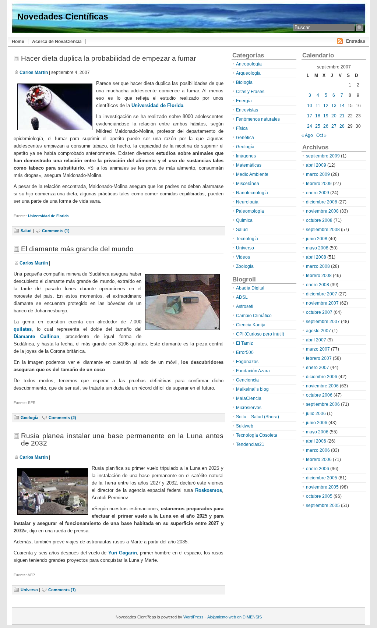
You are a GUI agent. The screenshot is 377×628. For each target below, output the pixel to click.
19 (325, 115)
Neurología (247, 202)
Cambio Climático (254, 315)
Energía (244, 100)
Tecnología (247, 238)
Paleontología (250, 211)
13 (334, 105)
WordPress (193, 617)
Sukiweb (244, 426)
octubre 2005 (319, 496)
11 (318, 105)
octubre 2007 (319, 312)
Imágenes (246, 156)
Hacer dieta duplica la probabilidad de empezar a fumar (108, 58)
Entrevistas (247, 110)
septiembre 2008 (323, 229)
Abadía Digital (250, 288)
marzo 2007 (318, 349)
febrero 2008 (319, 275)
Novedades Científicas (62, 16)
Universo (29, 590)
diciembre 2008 (321, 202)
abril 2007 (316, 340)
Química (244, 220)
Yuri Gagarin (122, 553)
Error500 (245, 352)
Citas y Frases (250, 91)
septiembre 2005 (323, 505)
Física (242, 128)
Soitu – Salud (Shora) (257, 416)
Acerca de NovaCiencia (57, 41)
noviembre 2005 (322, 487)
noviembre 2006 (322, 385)
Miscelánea (247, 183)
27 (334, 126)
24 (309, 126)
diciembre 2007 (321, 294)
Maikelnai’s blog (252, 389)
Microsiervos (248, 407)
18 (317, 115)
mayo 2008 (317, 248)
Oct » (321, 135)
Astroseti (244, 306)
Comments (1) (56, 230)
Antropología (249, 64)
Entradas (355, 41)
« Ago (307, 135)
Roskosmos (208, 490)
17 (309, 115)
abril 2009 (316, 165)
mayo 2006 (317, 431)
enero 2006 (317, 468)
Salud (26, 230)
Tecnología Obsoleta (256, 435)
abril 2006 (316, 441)
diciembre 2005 (321, 477)
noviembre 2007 (322, 303)
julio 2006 (316, 413)
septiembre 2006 (323, 404)
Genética (245, 137)
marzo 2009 (318, 174)
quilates (23, 329)
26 (325, 126)
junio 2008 (316, 238)
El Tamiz (244, 343)
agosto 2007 (318, 330)
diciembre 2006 (321, 376)
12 (325, 105)
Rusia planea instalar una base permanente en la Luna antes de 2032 (122, 439)
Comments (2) (62, 417)
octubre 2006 (319, 395)
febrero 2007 (319, 358)
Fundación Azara (253, 370)
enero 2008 (317, 284)
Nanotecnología (252, 192)
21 (342, 115)
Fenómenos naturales (258, 119)
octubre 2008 (319, 220)
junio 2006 (316, 422)
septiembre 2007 (323, 321)
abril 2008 (316, 257)
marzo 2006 (318, 450)
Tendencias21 (250, 444)
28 (342, 126)
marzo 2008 (318, 266)
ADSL (242, 297)
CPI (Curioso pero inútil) (260, 334)
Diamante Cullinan (36, 336)
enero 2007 (317, 367)
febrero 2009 (319, 183)
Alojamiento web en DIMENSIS (234, 617)
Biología (244, 82)
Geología (29, 417)
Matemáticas (248, 165)
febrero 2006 (319, 459)
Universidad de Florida (157, 105)
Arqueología (248, 73)
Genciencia (247, 380)
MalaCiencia (248, 398)
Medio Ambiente (252, 174)
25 (317, 126)
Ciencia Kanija (250, 324)
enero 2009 (317, 192)
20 (334, 115)
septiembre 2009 (323, 156)
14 (342, 105)
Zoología (245, 266)
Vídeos (243, 257)
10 (309, 105)
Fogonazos (247, 361)
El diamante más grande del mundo (77, 249)
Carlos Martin (34, 72)
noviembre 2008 (322, 211)
